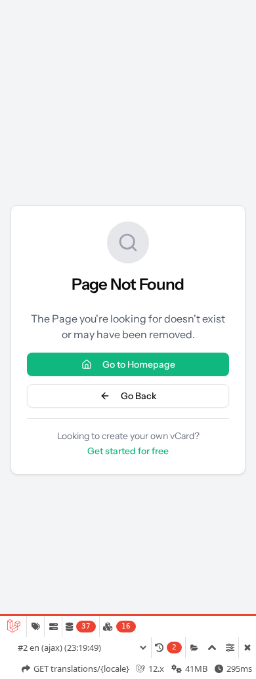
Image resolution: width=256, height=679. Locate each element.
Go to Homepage (138, 364)
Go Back (139, 396)
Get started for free (128, 451)
